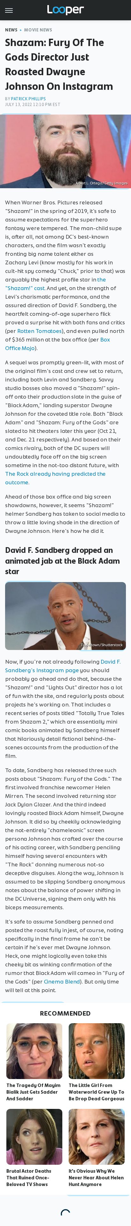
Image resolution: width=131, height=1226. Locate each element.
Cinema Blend (62, 981)
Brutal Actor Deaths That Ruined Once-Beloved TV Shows (28, 1178)
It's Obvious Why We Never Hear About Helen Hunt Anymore (96, 1178)
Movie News (38, 30)
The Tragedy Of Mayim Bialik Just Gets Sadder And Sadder (33, 1092)
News (11, 30)
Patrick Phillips (28, 99)
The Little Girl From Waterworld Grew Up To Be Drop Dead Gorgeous (96, 1092)
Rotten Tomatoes (39, 331)
